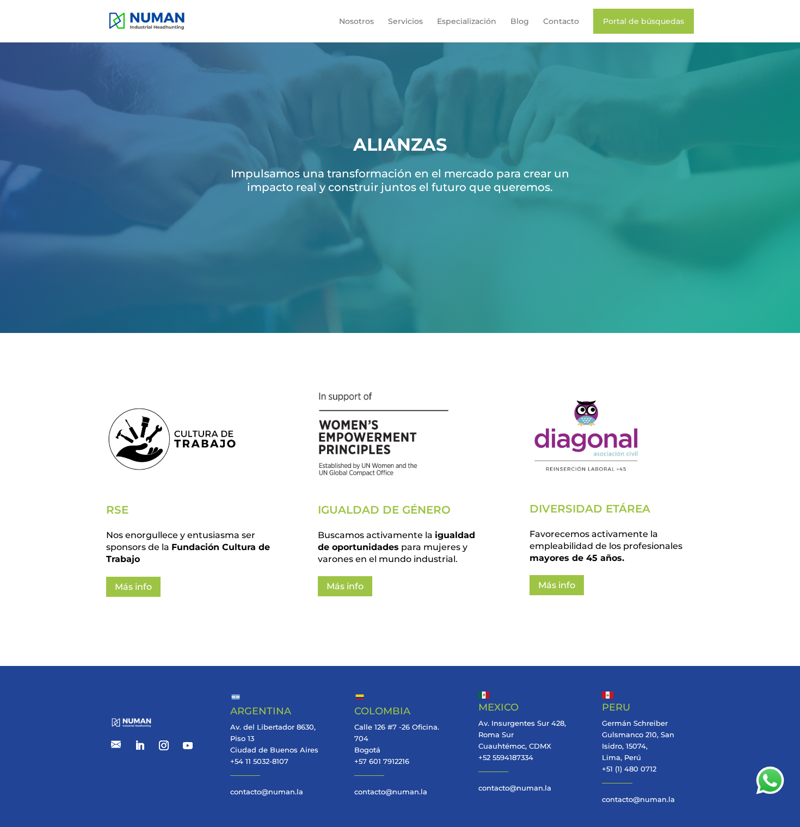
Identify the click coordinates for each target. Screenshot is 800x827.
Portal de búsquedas (643, 21)
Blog (519, 21)
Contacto (561, 21)
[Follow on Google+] (116, 745)
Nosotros (356, 21)
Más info (133, 587)
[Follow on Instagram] (164, 745)
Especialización (466, 21)
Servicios (405, 21)
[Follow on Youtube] (188, 745)
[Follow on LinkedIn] (140, 745)
